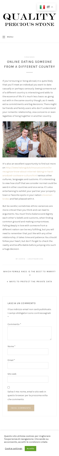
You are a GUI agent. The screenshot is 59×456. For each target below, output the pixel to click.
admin (22, 259)
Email (11, 360)
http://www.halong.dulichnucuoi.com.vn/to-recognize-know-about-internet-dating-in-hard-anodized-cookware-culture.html (27, 171)
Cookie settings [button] (13, 448)
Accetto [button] (30, 448)
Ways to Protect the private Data (30, 281)
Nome (11, 346)
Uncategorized (35, 259)
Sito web (12, 374)
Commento (14, 324)
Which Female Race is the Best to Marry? (29, 271)
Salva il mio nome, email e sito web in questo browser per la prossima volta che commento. (28, 395)
